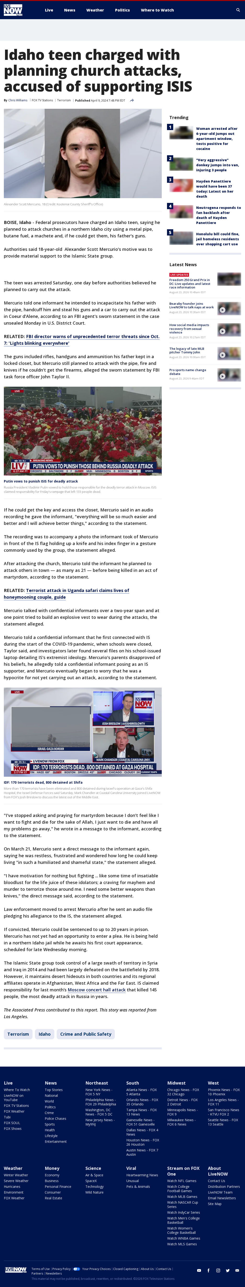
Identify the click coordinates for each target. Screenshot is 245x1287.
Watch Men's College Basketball (183, 1220)
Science (93, 1168)
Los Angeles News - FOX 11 (223, 1101)
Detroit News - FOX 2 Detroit (182, 1101)
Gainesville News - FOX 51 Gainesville (140, 1122)
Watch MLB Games (182, 1196)
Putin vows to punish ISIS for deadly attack (41, 481)
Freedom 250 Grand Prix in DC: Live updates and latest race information (189, 283)
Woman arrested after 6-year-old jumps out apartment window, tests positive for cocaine (217, 138)
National (51, 1095)
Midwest (176, 1083)
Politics (50, 1107)
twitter (228, 1270)
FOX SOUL (12, 1122)
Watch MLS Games (182, 1244)
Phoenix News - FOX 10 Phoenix (224, 1091)
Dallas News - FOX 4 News (142, 1132)
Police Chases (55, 1118)
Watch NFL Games (181, 1180)
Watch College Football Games (179, 1188)
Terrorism (64, 100)
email (237, 1270)
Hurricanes (12, 1186)
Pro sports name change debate (187, 372)
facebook (208, 1270)
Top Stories (54, 1089)
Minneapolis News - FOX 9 (182, 1112)
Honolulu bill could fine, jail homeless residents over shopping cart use (217, 239)
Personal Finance (58, 1186)
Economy (52, 1175)
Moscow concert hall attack (97, 990)
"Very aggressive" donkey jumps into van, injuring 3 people (217, 165)
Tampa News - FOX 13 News (141, 1112)
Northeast (96, 1083)
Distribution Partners (224, 1186)
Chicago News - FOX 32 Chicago (183, 1091)
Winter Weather (16, 1175)
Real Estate (53, 1198)
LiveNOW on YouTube (13, 1097)
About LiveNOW (218, 1171)
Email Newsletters (222, 1198)
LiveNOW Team (220, 1192)
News (51, 1083)
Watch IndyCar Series (183, 1212)
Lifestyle (51, 1135)
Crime (49, 1112)
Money (52, 1168)
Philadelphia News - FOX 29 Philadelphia (100, 1101)
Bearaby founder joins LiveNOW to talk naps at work (191, 305)
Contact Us (216, 1180)
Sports (50, 1124)
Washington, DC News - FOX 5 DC (98, 1112)
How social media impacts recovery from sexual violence (189, 328)
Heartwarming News (142, 1175)
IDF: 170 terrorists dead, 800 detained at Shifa (43, 782)
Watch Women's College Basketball (181, 1230)
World (49, 1101)
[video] (229, 308)
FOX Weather (14, 1111)
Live (8, 1083)
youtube (199, 1270)
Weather (13, 1168)
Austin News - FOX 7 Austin (142, 1152)
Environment (13, 1192)
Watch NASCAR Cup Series (182, 1204)
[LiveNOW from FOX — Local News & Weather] (19, 10)
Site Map (215, 1203)
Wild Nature (94, 1192)
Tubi (7, 1117)
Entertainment (56, 1141)
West (213, 1083)
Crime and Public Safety (85, 1034)
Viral (131, 1168)
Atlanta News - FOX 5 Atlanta (141, 1091)
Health (50, 1130)
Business (52, 1180)
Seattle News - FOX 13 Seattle (223, 1122)
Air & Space (94, 1175)
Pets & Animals (138, 1186)
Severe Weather (16, 1180)
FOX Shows (13, 1128)
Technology (94, 1186)
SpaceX (91, 1180)
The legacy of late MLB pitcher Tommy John (186, 350)
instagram (218, 1270)
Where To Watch (17, 1089)
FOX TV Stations (42, 100)
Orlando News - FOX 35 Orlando (142, 1101)
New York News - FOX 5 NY (98, 1091)
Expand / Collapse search (238, 10)
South (132, 1083)
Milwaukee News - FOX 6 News (181, 1122)
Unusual (132, 1180)
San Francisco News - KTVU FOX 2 (223, 1112)
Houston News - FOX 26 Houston (142, 1142)
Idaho (45, 1034)
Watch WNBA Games (183, 1238)
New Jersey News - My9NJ (100, 1122)
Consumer (53, 1192)
